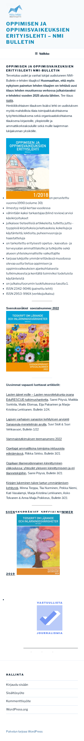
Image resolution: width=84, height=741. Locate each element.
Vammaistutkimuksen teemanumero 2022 (34, 439)
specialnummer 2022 (44, 308)
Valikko (44, 53)
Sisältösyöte (15, 693)
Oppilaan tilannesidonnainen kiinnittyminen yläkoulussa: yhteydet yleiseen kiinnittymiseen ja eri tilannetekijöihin (40, 468)
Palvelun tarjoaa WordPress (24, 731)
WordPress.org (17, 709)
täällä (9, 100)
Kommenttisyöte (18, 701)
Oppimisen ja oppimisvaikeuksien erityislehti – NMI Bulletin (38, 33)
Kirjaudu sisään (17, 685)
